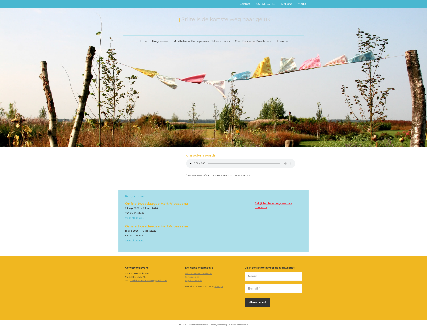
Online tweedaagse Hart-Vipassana (156, 204)
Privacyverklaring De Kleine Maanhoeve (229, 324)
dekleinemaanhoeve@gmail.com (148, 280)
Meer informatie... (134, 217)
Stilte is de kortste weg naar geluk (225, 19)
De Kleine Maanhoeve (149, 19)
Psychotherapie (193, 280)
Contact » (261, 207)
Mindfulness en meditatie (198, 273)
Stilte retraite (192, 277)
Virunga (219, 286)
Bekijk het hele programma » (273, 203)
